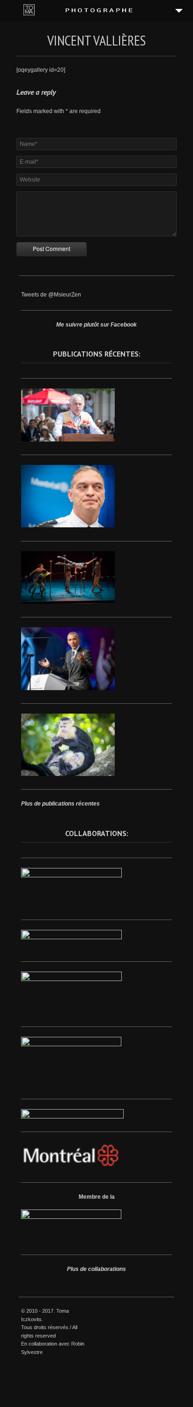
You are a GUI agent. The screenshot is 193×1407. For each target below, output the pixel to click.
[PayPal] (167, 1311)
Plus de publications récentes (60, 803)
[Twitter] (145, 1311)
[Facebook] (135, 1311)
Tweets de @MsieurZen (51, 294)
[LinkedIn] (156, 1311)
